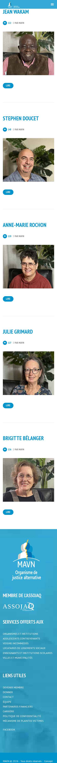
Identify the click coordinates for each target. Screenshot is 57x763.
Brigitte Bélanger (23, 438)
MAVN (21, 22)
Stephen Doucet (21, 118)
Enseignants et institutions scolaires (27, 654)
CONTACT (8, 699)
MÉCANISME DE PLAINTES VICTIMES (23, 724)
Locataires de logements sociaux (24, 649)
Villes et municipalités (17, 659)
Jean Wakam (16, 11)
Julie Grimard (18, 331)
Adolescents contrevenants (21, 638)
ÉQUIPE (7, 704)
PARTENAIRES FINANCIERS (18, 709)
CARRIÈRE (8, 714)
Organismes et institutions (20, 633)
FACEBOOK (9, 733)
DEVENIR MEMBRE (13, 689)
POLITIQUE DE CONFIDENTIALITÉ (22, 719)
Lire (8, 85)
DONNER (8, 694)
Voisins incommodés (15, 644)
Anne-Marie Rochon (24, 224)
